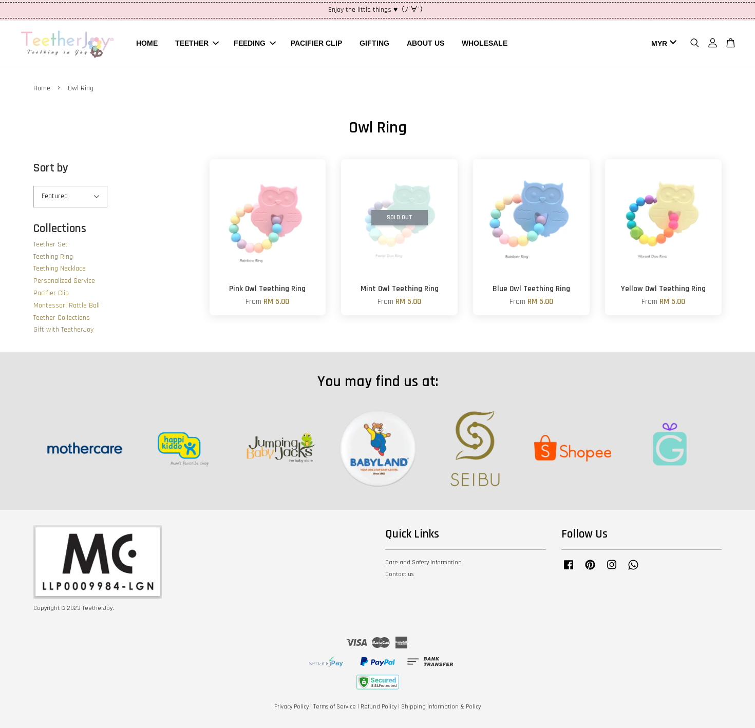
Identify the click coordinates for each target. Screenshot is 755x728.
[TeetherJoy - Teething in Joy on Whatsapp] (633, 570)
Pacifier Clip (51, 293)
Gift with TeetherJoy (63, 329)
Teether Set (50, 244)
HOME (147, 43)
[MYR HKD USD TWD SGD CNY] (662, 43)
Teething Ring (53, 256)
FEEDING (250, 43)
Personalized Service (64, 280)
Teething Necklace (59, 268)
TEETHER (192, 43)
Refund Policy (379, 707)
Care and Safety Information (423, 562)
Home (41, 88)
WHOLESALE (484, 43)
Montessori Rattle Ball (66, 305)
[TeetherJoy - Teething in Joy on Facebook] (568, 570)
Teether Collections (61, 317)
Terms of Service (334, 707)
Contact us (399, 574)
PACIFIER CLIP (316, 43)
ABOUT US (425, 43)
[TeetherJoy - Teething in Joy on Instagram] (612, 570)
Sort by (50, 168)
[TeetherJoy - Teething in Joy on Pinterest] (590, 570)
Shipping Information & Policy (441, 707)
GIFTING (374, 43)
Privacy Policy (291, 707)
